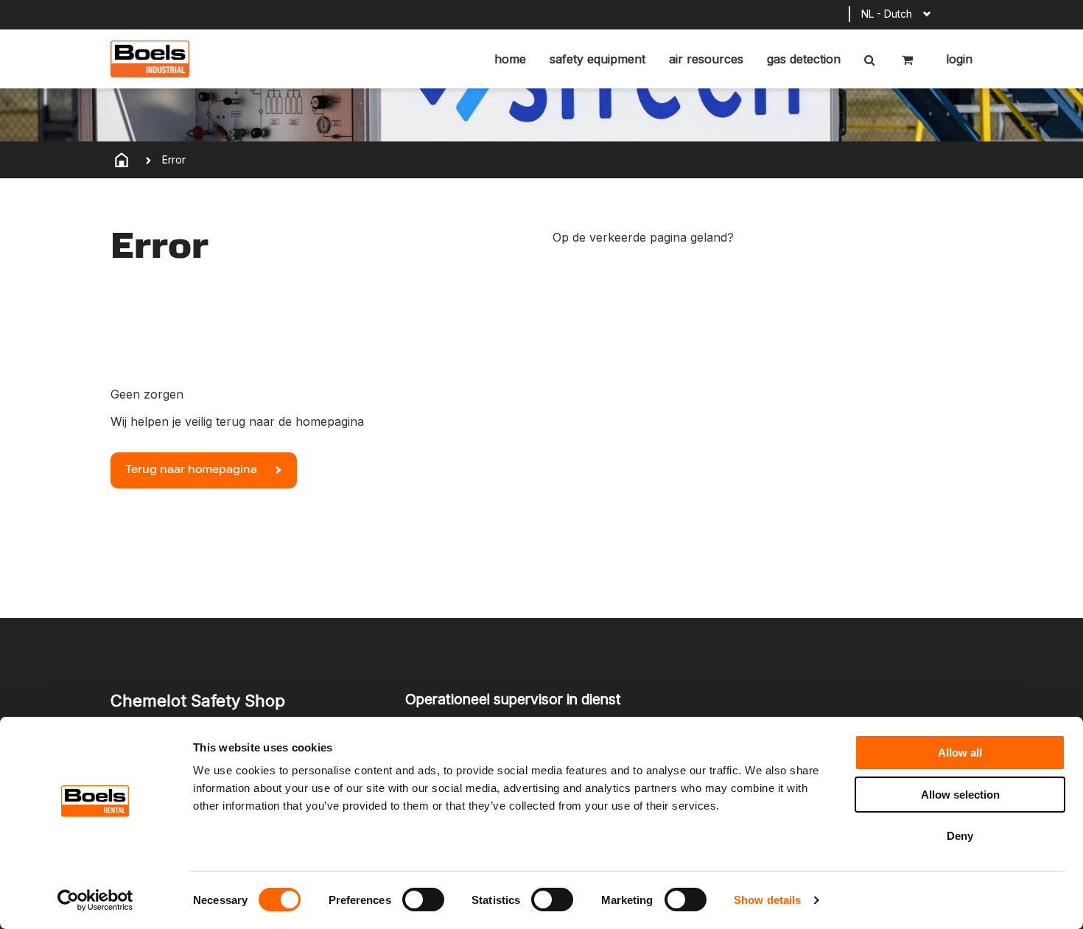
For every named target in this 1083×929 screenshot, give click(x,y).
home (510, 59)
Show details (767, 900)
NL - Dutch (886, 13)
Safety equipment (597, 59)
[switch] (423, 899)
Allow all (960, 752)
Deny (960, 836)
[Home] (122, 160)
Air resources (706, 59)
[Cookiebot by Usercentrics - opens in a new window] (95, 900)
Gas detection (804, 59)
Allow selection (960, 794)
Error (174, 159)
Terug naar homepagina (192, 470)
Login (957, 59)
